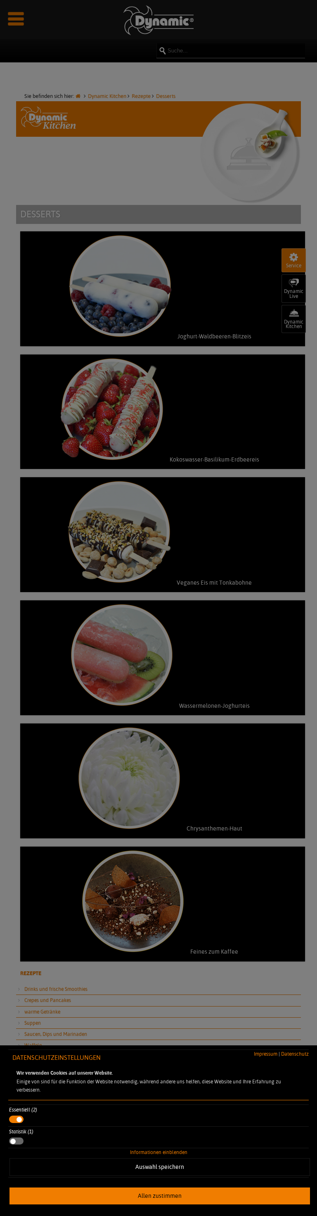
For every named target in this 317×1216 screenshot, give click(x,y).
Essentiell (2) (23, 1110)
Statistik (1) (21, 1131)
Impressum (265, 1054)
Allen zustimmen (160, 1195)
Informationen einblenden (158, 1152)
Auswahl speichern (159, 1167)
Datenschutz (295, 1054)
